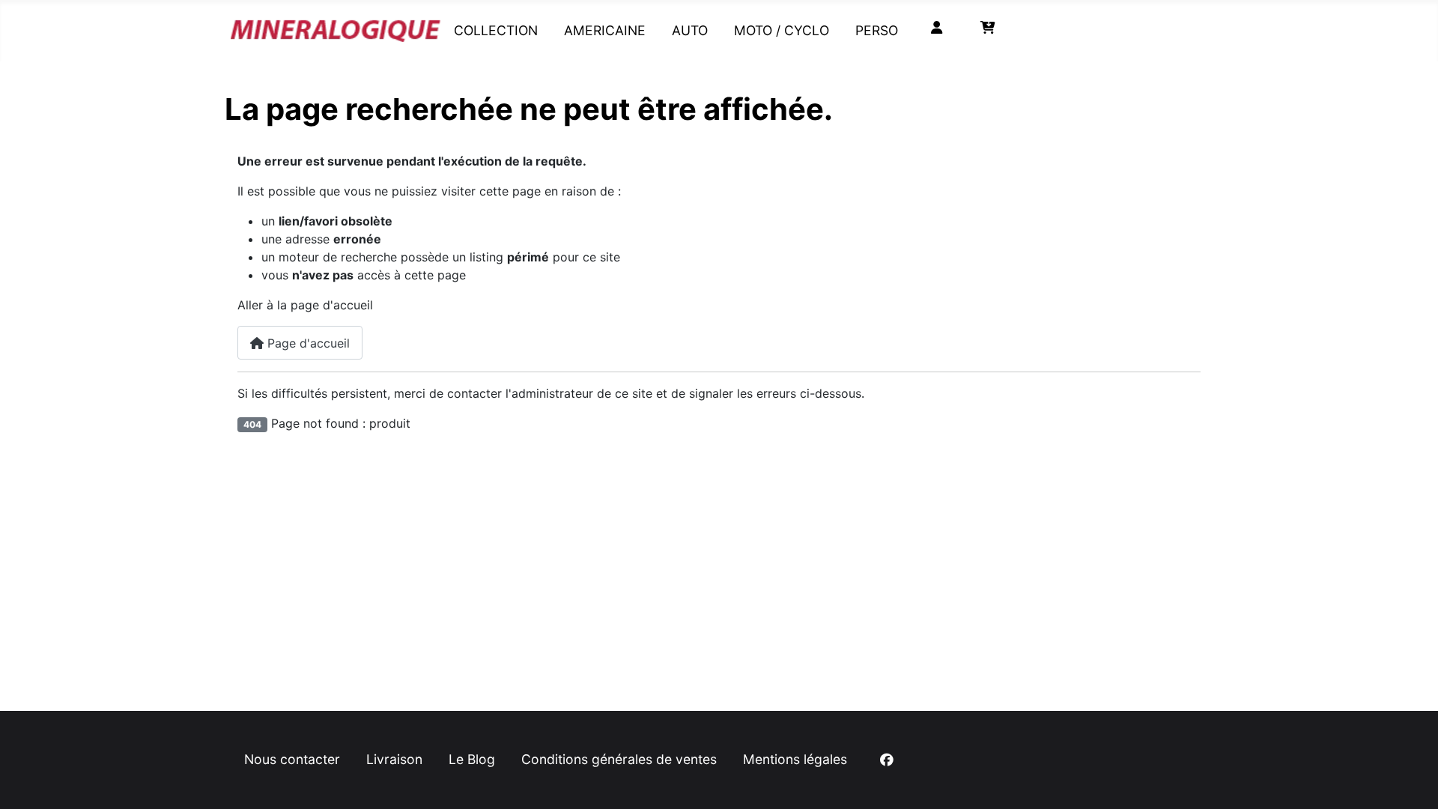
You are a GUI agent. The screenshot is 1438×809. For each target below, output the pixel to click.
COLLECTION (496, 30)
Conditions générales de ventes (619, 759)
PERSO (876, 30)
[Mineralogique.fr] (335, 27)
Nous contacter (292, 759)
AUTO (690, 30)
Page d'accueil (307, 343)
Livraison (394, 759)
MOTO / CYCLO (781, 30)
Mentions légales (795, 759)
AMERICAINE (605, 30)
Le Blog (472, 759)
